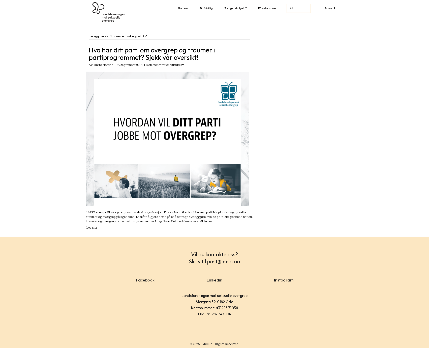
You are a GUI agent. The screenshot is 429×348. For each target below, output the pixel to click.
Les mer (91, 227)
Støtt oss (183, 8)
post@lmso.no (223, 261)
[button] (334, 8)
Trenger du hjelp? (235, 8)
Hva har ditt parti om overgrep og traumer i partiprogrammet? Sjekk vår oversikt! (152, 53)
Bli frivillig (206, 8)
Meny (328, 8)
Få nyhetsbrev (267, 8)
